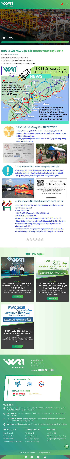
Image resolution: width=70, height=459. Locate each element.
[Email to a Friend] (36, 239)
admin (17, 54)
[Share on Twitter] (33, 239)
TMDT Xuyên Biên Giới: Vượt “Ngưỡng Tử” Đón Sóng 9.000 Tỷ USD (17, 333)
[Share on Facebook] (30, 239)
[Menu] (67, 4)
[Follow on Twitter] (46, 370)
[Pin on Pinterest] (39, 239)
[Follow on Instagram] (42, 370)
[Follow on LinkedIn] (49, 370)
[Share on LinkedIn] (42, 239)
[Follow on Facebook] (39, 370)
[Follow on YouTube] (52, 370)
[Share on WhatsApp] (27, 239)
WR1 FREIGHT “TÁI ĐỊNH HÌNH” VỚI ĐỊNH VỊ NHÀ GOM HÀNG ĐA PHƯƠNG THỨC (17, 286)
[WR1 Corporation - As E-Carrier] (7, 4)
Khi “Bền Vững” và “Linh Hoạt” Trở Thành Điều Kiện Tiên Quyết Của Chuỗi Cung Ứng (52, 286)
